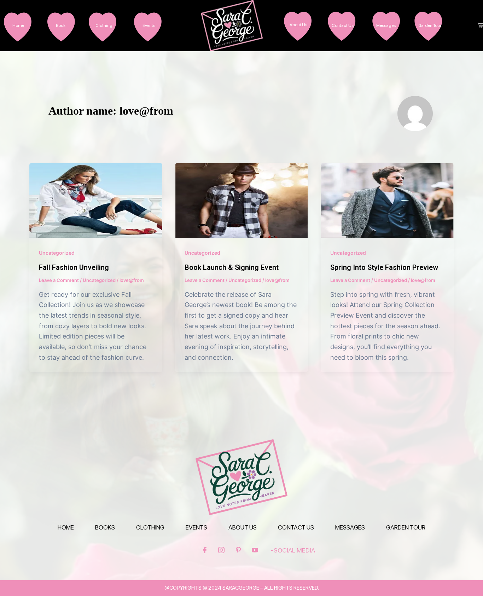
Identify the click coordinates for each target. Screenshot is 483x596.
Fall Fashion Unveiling (74, 267)
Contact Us (343, 25)
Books (105, 527)
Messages (386, 25)
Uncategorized (57, 253)
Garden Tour (429, 25)
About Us (298, 24)
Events (148, 25)
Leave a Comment (59, 280)
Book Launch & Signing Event (232, 267)
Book (60, 25)
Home (18, 25)
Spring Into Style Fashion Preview (384, 267)
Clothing (103, 25)
